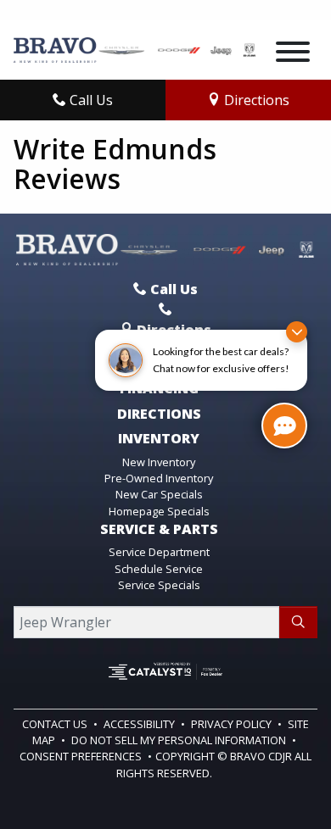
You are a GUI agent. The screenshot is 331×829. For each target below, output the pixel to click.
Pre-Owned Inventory (158, 478)
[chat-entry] (284, 425)
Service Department (159, 551)
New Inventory (158, 462)
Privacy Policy (232, 724)
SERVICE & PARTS (159, 529)
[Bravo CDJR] (135, 48)
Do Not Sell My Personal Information (180, 740)
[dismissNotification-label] (296, 331)
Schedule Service (159, 568)
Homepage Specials (159, 511)
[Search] (298, 622)
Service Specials (159, 585)
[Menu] (293, 54)
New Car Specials (159, 494)
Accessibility (140, 724)
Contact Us (56, 724)
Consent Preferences (81, 756)
